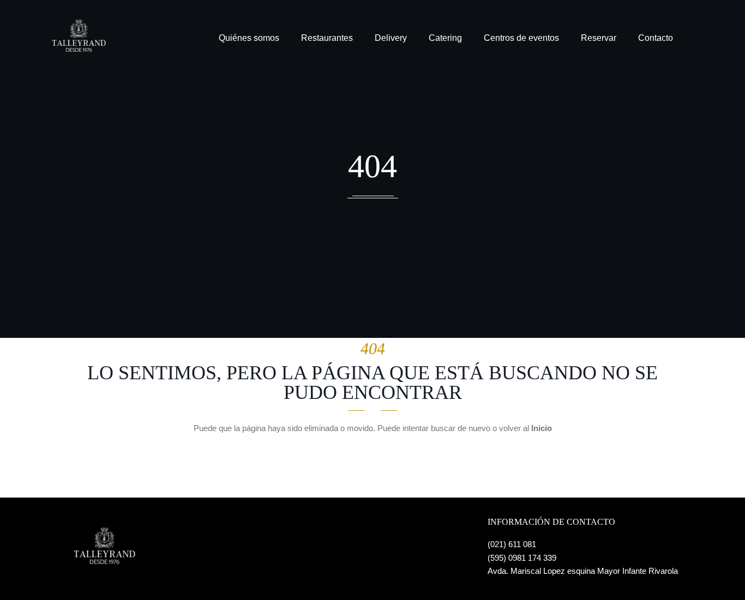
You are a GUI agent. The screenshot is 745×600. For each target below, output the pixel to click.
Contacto (655, 38)
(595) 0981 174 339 (522, 557)
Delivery (391, 38)
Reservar (598, 38)
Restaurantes (327, 38)
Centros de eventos (521, 38)
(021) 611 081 (512, 544)
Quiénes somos (249, 38)
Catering (445, 38)
